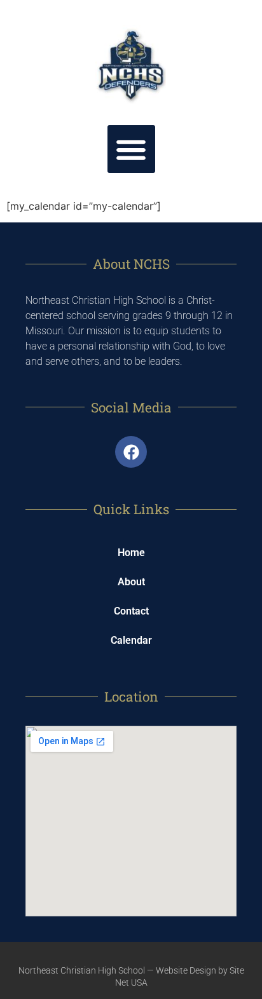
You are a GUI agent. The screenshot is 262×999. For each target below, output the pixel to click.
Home (131, 553)
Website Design (186, 970)
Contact (131, 611)
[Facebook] (131, 452)
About (131, 582)
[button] (131, 149)
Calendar (131, 640)
